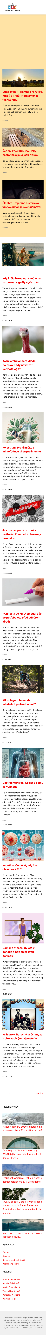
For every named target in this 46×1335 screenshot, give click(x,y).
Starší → (40, 1093)
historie (5, 120)
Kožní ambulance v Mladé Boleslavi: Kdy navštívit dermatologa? (19, 365)
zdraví (4, 172)
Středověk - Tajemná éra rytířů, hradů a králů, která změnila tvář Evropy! (22, 95)
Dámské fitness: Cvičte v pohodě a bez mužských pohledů (18, 951)
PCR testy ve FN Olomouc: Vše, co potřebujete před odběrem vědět (22, 617)
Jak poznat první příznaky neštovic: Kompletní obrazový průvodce (21, 534)
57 (29, 1093)
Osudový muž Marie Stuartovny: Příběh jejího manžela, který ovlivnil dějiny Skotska (21, 1154)
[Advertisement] (23, 45)
